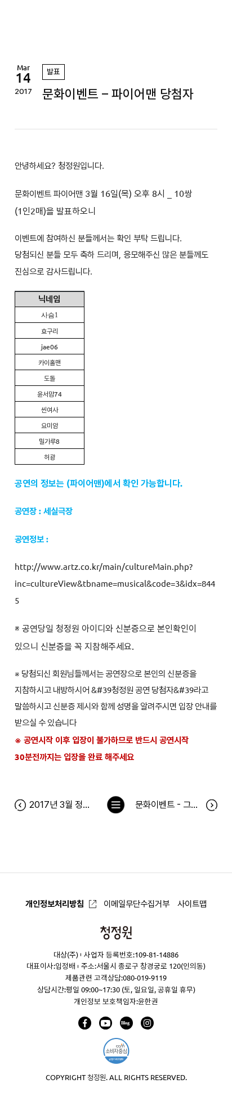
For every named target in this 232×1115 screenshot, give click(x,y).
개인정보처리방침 (54, 904)
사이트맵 (192, 904)
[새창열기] (84, 1023)
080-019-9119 (145, 977)
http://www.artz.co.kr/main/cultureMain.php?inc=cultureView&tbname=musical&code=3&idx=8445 (115, 583)
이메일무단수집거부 (136, 904)
